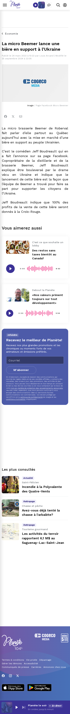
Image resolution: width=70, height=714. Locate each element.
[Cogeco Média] (45, 639)
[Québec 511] (64, 641)
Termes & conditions (13, 660)
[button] (16, 707)
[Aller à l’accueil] (15, 7)
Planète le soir (37, 705)
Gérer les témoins (12, 663)
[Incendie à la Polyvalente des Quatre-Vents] (10, 484)
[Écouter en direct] (35, 5)
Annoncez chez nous (54, 667)
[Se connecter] (65, 5)
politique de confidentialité (31, 397)
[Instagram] (10, 675)
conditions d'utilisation (15, 399)
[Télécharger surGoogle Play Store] (39, 688)
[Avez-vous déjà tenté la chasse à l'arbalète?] (10, 508)
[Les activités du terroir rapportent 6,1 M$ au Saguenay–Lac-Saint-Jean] (10, 531)
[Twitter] (13, 116)
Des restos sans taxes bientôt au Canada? (44, 254)
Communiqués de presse (15, 667)
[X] (17, 675)
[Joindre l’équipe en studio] (49, 5)
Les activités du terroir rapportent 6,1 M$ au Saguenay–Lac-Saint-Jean (43, 538)
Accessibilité (31, 663)
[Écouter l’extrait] (10, 268)
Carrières (36, 667)
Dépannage (45, 660)
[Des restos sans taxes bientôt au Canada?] (17, 247)
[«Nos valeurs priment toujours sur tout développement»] (17, 294)
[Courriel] (20, 116)
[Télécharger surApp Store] (13, 688)
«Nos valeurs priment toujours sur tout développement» (47, 299)
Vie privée (31, 660)
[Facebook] (5, 116)
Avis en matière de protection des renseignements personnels (37, 388)
